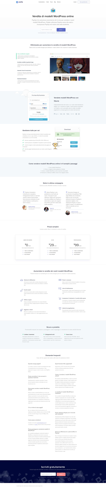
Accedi (75, 2)
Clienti (47, 2)
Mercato (58, 2)
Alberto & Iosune (74, 211)
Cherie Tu (52, 208)
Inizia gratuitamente (83, 2)
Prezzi (51, 2)
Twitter (36, 424)
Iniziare (60, 29)
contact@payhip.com (41, 422)
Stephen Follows (31, 206)
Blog (55, 2)
